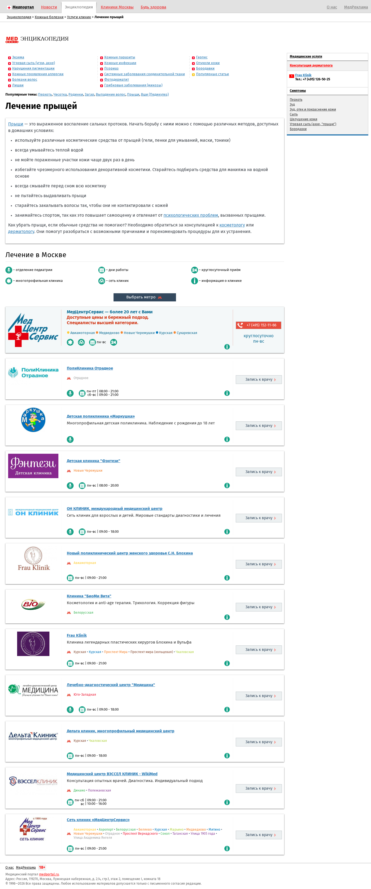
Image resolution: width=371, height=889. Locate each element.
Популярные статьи (212, 74)
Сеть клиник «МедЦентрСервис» (98, 820)
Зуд (292, 104)
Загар (89, 94)
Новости (49, 7)
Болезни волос (24, 79)
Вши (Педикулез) (155, 94)
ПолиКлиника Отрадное (90, 368)
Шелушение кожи (303, 119)
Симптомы (298, 91)
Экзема (18, 57)
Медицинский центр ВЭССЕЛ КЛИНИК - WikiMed (112, 774)
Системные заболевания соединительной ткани (144, 74)
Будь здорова (153, 7)
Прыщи (133, 94)
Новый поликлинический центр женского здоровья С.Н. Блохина (130, 553)
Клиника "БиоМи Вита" (89, 596)
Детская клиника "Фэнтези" (93, 461)
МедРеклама (356, 7)
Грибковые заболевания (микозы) (133, 85)
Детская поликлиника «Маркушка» (101, 416)
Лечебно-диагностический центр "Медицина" (111, 685)
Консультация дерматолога (311, 65)
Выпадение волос (110, 94)
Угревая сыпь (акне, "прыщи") (313, 124)
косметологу (232, 225)
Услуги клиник (79, 17)
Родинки (75, 94)
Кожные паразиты (119, 57)
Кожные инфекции (120, 63)
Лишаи (18, 85)
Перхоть (45, 94)
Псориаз (111, 68)
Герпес (201, 57)
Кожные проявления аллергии (38, 74)
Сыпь (294, 114)
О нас (332, 7)
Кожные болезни (49, 17)
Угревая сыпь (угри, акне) (33, 63)
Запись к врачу (259, 380)
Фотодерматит (116, 79)
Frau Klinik (77, 635)
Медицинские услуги (306, 56)
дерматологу (21, 231)
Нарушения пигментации (33, 68)
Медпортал (23, 7)
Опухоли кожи (208, 63)
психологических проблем (191, 215)
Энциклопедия (79, 7)
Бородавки (205, 68)
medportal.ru (49, 874)
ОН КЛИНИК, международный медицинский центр (114, 509)
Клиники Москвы (117, 7)
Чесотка (60, 94)
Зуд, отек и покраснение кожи (313, 109)
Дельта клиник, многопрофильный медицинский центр (120, 731)
